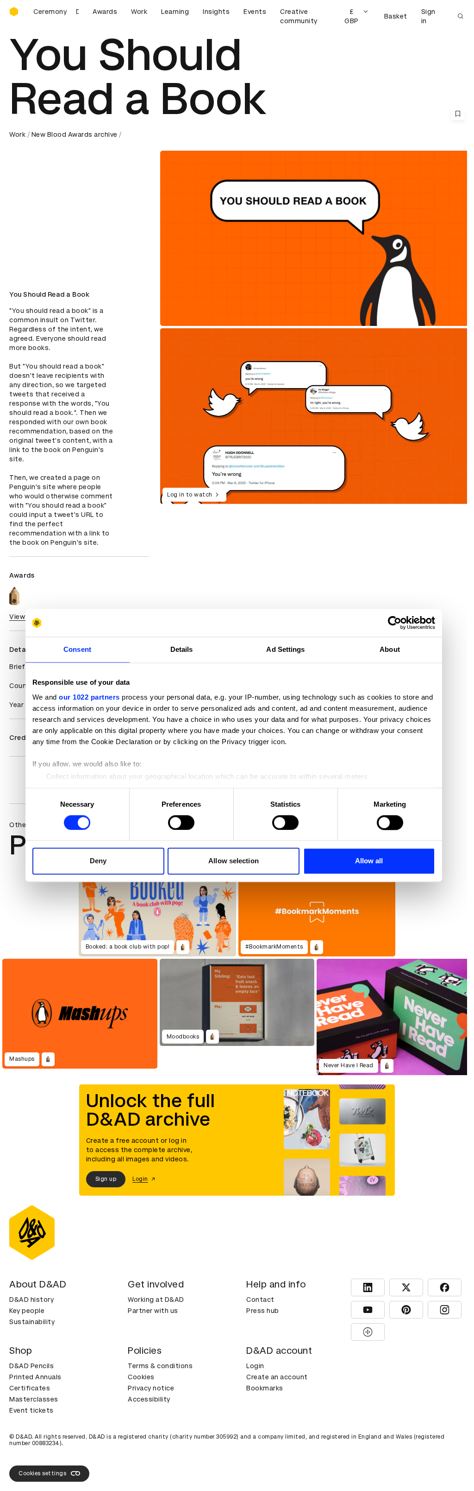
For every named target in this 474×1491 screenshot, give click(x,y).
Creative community (299, 16)
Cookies (141, 1377)
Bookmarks (264, 1388)
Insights (216, 11)
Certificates (29, 1388)
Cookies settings (42, 1473)
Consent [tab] (77, 649)
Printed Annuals (35, 1377)
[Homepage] (14, 11)
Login (255, 1366)
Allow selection (233, 861)
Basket (395, 16)
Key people (26, 1310)
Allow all (369, 861)
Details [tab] (181, 649)
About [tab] (390, 649)
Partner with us (153, 1310)
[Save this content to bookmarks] (458, 114)
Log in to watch (189, 494)
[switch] (181, 822)
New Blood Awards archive (74, 134)
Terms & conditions (160, 1366)
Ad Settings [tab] (285, 649)
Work (139, 11)
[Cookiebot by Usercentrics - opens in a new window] (394, 623)
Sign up (106, 1179)
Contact (260, 1299)
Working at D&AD (156, 1299)
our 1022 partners (89, 697)
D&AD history (31, 1299)
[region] (316, 415)
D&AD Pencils (31, 1366)
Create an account (277, 1377)
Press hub (262, 1310)
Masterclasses (33, 1399)
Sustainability (32, 1321)
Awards (105, 11)
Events (254, 11)
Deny (98, 861)
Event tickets (31, 1410)
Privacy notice (151, 1388)
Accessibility (149, 1399)
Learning (175, 11)
